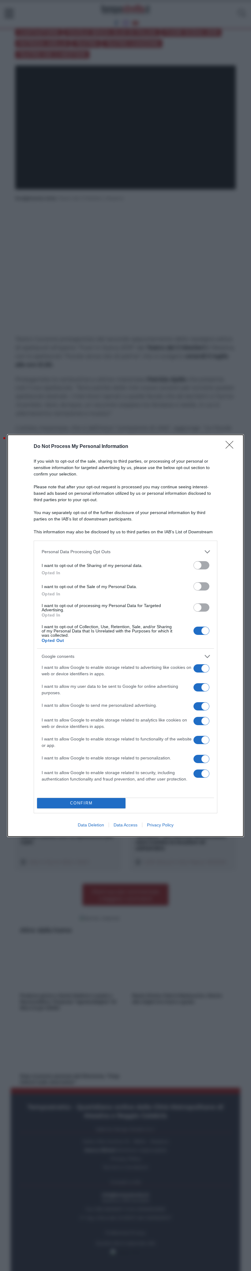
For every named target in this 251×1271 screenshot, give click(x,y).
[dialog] (125, 636)
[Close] (231, 447)
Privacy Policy (160, 824)
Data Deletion (91, 824)
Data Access (125, 824)
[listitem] (125, 552)
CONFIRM (81, 803)
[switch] (201, 565)
